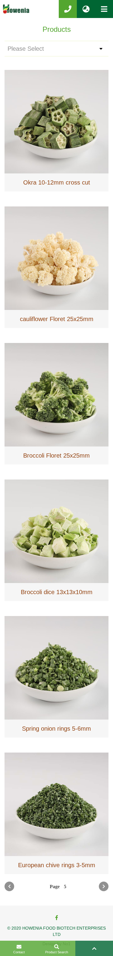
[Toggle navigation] (104, 9)
